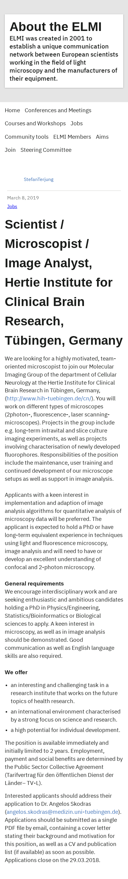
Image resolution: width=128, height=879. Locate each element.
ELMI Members (72, 137)
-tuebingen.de (100, 812)
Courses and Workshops (35, 124)
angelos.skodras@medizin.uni (44, 812)
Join (10, 150)
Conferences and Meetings (58, 110)
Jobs (77, 124)
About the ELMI (56, 27)
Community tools (27, 137)
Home (12, 110)
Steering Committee (46, 150)
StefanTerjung (38, 179)
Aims (102, 137)
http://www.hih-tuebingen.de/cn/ (49, 399)
